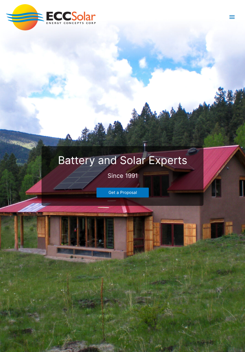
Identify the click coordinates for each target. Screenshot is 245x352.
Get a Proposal (122, 192)
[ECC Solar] (51, 17)
